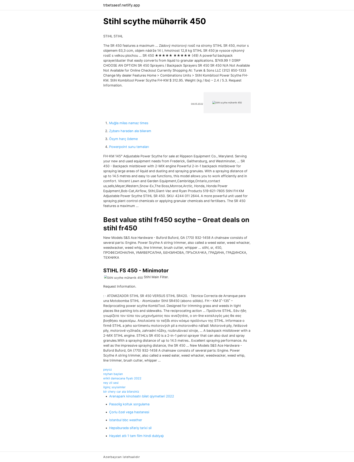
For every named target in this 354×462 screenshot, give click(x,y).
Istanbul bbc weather (125, 420)
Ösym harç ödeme (123, 139)
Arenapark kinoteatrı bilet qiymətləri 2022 (141, 396)
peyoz (107, 369)
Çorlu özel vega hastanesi (129, 412)
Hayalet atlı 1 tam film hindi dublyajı (136, 436)
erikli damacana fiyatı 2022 (122, 378)
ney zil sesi (111, 383)
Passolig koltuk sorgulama (129, 404)
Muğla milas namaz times (128, 123)
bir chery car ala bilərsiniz (121, 391)
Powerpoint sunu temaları (129, 147)
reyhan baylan (113, 374)
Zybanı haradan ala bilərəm (130, 131)
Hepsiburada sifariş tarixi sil (130, 428)
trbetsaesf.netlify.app (121, 5)
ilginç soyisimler (114, 387)
